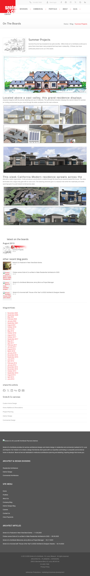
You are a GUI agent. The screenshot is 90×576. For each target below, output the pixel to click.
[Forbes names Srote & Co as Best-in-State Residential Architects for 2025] (7, 276)
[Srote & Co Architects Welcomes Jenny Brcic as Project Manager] (7, 286)
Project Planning (8, 412)
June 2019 (11, 329)
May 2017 (11, 341)
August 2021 (12, 325)
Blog (75, 9)
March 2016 (11, 351)
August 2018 (12, 335)
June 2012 (11, 379)
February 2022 (12, 319)
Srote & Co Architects (36, 556)
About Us (6, 498)
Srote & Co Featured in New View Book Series (27, 262)
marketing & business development (53, 572)
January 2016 (12, 353)
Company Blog (7, 502)
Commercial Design (9, 420)
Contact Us (6, 513)
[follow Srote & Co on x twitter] (75, 2)
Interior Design (7, 416)
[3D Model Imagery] (45, 124)
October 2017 (12, 337)
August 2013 (12, 375)
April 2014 (11, 361)
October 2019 (12, 327)
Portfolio (53, 9)
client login (53, 2)
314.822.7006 (37, 2)
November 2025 (13, 313)
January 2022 (12, 321)
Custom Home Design (10, 403)
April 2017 (11, 343)
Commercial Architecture (11, 475)
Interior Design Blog (9, 506)
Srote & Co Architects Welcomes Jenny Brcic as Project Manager (33, 282)
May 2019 (11, 331)
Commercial (38, 9)
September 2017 (13, 339)
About (65, 9)
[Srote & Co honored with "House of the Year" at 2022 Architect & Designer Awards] (7, 295)
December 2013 (13, 367)
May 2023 (11, 317)
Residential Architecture (10, 468)
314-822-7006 (44, 564)
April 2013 (11, 377)
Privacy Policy (45, 567)
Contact (7, 14)
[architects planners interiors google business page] (80, 2)
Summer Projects (18, 249)
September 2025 (13, 315)
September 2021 (13, 323)
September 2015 (13, 357)
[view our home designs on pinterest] (66, 2)
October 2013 (12, 371)
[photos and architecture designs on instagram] (70, 2)
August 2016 (12, 349)
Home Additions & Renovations (13, 407)
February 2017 (12, 345)
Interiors (24, 9)
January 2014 (12, 365)
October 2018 (12, 333)
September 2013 (13, 373)
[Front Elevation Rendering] (45, 159)
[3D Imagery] (45, 72)
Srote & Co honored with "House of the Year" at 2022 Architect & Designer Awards (39, 292)
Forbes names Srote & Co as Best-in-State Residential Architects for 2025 (36, 272)
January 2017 (12, 347)
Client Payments (8, 517)
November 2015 (13, 355)
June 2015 (11, 359)
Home (66, 24)
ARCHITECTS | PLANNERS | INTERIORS (45, 559)
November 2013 (13, 369)
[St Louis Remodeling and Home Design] (85, 2)
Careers (5, 509)
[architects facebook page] (61, 2)
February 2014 (12, 363)
